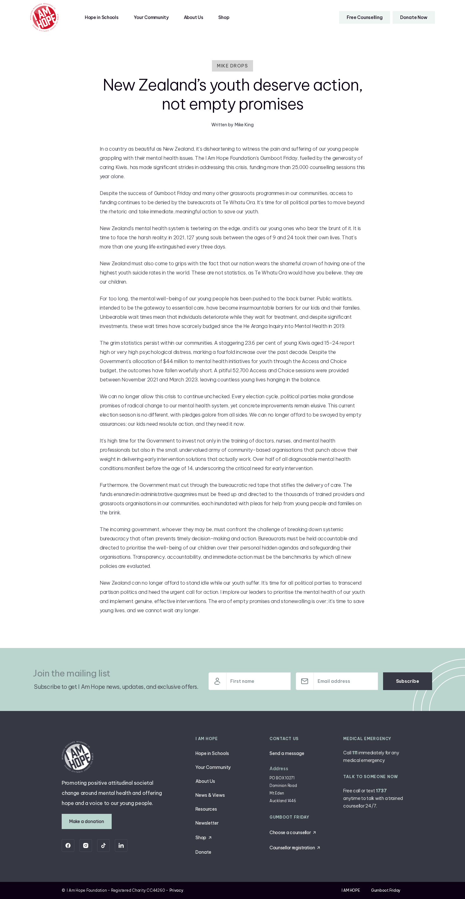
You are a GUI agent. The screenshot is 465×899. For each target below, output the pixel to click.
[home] (44, 17)
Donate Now (413, 17)
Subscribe (407, 681)
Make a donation (86, 821)
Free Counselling (365, 17)
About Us (193, 17)
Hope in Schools (102, 17)
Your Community (151, 17)
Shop (223, 17)
